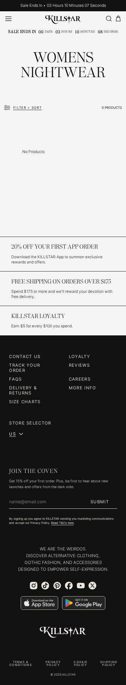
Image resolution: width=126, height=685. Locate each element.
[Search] (108, 18)
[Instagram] (33, 585)
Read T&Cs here (62, 523)
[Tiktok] (45, 585)
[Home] (63, 18)
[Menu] (8, 19)
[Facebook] (69, 585)
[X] (92, 585)
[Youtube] (81, 585)
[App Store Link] (39, 603)
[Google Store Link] (83, 603)
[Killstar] (63, 632)
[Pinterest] (57, 585)
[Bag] (118, 18)
